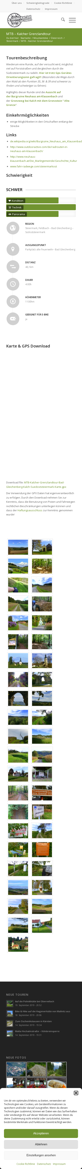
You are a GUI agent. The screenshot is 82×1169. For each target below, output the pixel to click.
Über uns (17, 2)
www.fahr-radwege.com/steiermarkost (33, 166)
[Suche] (61, 20)
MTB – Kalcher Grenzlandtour (28, 34)
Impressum (59, 1164)
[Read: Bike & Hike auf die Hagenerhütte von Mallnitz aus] (9, 1013)
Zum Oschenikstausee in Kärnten (33, 1021)
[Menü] (70, 20)
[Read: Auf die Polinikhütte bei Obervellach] (9, 1003)
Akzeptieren (41, 1133)
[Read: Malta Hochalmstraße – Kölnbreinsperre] (9, 1033)
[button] (76, 1093)
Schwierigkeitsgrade (37, 2)
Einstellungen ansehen (41, 1155)
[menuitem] (17, 3)
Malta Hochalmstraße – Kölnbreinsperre (37, 1031)
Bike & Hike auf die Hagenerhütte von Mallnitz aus (42, 1011)
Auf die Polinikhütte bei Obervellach (34, 1001)
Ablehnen (41, 1144)
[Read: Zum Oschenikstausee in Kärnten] (9, 1023)
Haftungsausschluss (30, 510)
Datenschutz (44, 1164)
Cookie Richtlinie (26, 1164)
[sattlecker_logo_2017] (34, 20)
